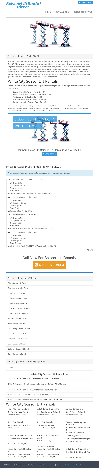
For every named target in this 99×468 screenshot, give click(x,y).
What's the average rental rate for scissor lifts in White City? (32, 394)
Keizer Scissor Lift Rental (17, 323)
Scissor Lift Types (83, 12)
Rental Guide (62, 12)
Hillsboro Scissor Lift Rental (17, 318)
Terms (52, 465)
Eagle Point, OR (22, 246)
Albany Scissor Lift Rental (17, 283)
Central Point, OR (23, 193)
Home (48, 12)
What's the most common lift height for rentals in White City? (32, 390)
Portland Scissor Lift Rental (17, 339)
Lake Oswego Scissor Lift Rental (19, 328)
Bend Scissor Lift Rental (16, 293)
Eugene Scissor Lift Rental (17, 303)
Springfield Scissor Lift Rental (18, 349)
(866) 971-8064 (86, 2)
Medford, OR (22, 228)
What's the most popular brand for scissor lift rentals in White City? (35, 399)
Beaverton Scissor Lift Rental (18, 288)
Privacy (45, 465)
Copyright (60, 465)
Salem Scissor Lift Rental (17, 344)
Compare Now (50, 154)
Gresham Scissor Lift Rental (18, 313)
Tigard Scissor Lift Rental (17, 354)
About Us (79, 465)
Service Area (69, 465)
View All (90, 250)
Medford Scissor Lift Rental (17, 334)
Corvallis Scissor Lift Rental (17, 298)
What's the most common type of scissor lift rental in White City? (34, 379)
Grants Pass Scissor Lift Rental (19, 308)
